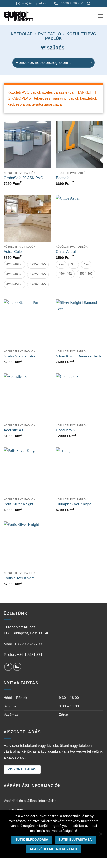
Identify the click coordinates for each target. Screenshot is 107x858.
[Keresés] (89, 3)
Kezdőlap (22, 34)
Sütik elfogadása (31, 839)
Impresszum (13, 809)
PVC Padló (49, 34)
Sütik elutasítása (75, 839)
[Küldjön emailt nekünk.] (17, 667)
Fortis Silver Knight (19, 578)
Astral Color (13, 252)
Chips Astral (66, 252)
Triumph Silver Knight (73, 504)
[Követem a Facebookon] (8, 667)
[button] (100, 16)
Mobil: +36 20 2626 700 (23, 644)
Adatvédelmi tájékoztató (53, 849)
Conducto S (65, 430)
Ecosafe (62, 178)
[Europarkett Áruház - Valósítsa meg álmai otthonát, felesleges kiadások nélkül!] (26, 16)
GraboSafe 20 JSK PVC (23, 178)
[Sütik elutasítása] (100, 835)
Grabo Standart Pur (19, 356)
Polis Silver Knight (18, 504)
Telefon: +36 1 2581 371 (23, 654)
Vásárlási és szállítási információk (30, 801)
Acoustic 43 (13, 430)
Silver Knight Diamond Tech (78, 356)
